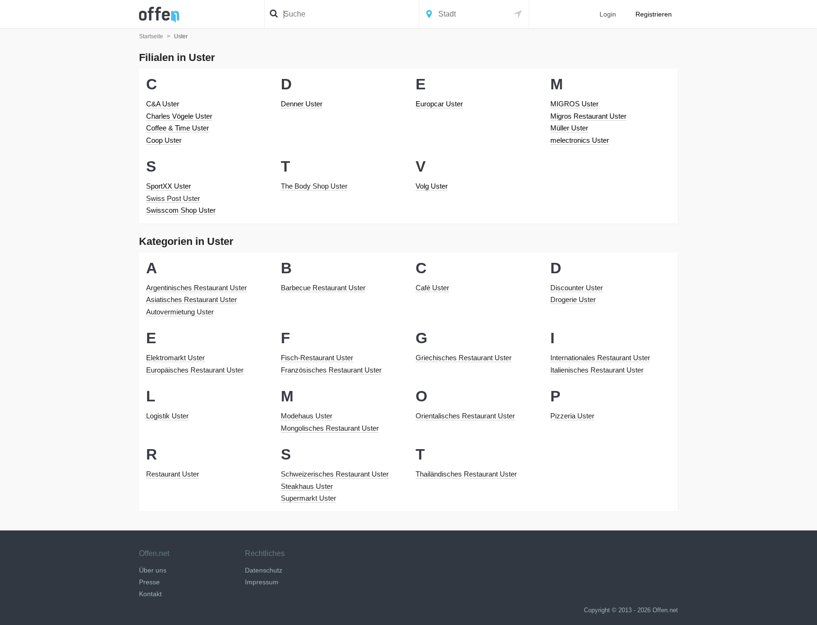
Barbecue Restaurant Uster (323, 288)
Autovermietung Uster (180, 312)
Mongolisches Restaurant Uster (330, 428)
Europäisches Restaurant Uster (194, 370)
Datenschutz (263, 570)
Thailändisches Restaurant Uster (466, 474)
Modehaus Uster (306, 416)
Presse (149, 582)
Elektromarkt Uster (175, 358)
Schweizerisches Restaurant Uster (335, 474)
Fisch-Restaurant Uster (317, 358)
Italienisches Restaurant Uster (596, 370)
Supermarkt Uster (308, 498)
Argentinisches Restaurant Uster (196, 288)
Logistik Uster (167, 416)
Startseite (151, 36)
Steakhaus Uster (307, 486)
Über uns (152, 570)
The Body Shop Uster (314, 186)
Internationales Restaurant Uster (600, 358)
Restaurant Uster (172, 474)
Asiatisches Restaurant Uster (191, 299)
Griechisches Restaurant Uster (464, 358)
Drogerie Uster (573, 299)
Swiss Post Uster (173, 198)
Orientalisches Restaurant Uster (465, 416)
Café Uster (432, 288)
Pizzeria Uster (572, 416)
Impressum (261, 582)
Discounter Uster (576, 288)
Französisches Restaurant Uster (331, 370)
